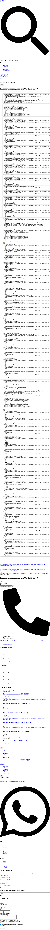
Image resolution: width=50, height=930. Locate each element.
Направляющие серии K (34, 573)
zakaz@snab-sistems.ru (25, 759)
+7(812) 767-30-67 (4, 75)
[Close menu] (1, 748)
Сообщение (2, 919)
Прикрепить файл (4, 921)
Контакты (5, 867)
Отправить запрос (9, 586)
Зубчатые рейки (6, 856)
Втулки (4, 854)
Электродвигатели (7, 848)
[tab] (26, 644)
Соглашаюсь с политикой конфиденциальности (12, 924)
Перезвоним (2, 764)
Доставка (5, 865)
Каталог (4, 862)
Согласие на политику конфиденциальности (10, 922)
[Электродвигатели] (5, 912)
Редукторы (5, 847)
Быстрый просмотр (41, 690)
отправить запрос (4, 77)
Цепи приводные (7, 573)
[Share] (1, 928)
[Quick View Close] (0, 927)
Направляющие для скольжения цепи (20, 573)
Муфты (4, 850)
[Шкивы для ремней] (5, 914)
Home (1, 573)
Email (1, 907)
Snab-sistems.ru (3, 1)
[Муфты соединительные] (5, 913)
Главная (4, 861)
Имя (1, 903)
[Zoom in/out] (4, 928)
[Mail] (1, 842)
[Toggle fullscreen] (3, 928)
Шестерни (5, 853)
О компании (5, 866)
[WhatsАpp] (25, 840)
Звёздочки (5, 852)
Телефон (2, 906)
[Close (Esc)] (0, 928)
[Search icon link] (25, 55)
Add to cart (3, 586)
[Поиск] (13, 893)
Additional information (7, 644)
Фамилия (2, 904)
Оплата (4, 863)
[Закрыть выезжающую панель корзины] (1, 776)
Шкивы (4, 851)
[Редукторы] (5, 911)
